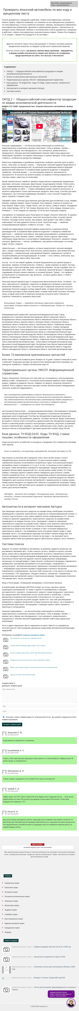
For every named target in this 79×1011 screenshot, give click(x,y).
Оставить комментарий (12, 724)
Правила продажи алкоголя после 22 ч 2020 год (52, 947)
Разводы (8, 932)
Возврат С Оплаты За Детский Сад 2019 (49, 978)
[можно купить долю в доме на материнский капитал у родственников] (5, 671)
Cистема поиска (13, 91)
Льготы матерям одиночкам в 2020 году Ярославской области (31, 653)
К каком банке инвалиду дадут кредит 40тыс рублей (27, 645)
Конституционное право (14, 919)
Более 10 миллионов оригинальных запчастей (27, 77)
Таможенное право (12, 883)
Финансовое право (12, 905)
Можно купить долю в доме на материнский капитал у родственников (33, 667)
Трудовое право (11, 910)
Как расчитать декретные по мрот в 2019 (49, 957)
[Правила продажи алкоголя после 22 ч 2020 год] (6, 949)
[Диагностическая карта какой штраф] (5, 678)
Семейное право (11, 914)
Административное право (34, 635)
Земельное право (11, 901)
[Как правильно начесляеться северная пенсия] (5, 642)
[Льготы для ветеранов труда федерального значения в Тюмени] (6, 990)
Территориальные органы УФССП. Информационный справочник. (35, 80)
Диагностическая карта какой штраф (22, 674)
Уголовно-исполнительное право (17, 896)
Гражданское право (12, 928)
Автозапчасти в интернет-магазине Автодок (25, 88)
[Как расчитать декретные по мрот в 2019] (6, 959)
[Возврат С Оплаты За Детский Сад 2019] (6, 980)
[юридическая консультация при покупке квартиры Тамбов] (5, 664)
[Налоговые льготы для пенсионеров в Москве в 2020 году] (6, 969)
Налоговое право (11, 887)
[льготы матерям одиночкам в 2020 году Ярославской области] (5, 656)
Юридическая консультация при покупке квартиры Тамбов (30, 660)
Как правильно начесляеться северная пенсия (26, 638)
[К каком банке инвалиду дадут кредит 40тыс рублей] (5, 649)
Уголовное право (11, 892)
